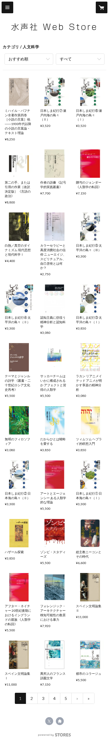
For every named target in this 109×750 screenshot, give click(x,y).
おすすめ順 (18, 58)
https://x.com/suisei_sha (49, 721)
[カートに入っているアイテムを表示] (101, 7)
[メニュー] (7, 7)
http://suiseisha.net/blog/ (60, 721)
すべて (66, 58)
